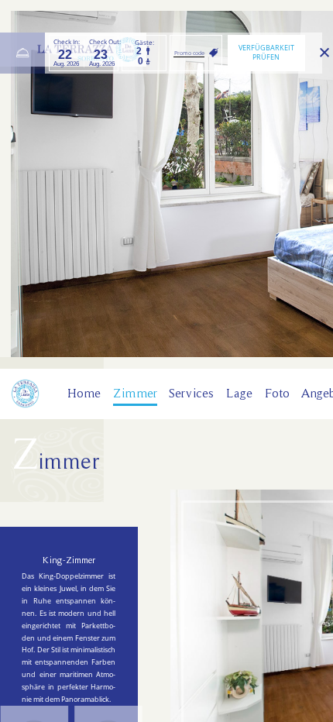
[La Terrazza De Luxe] (25, 393)
